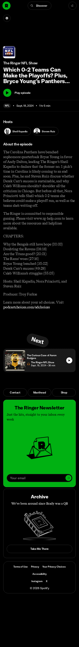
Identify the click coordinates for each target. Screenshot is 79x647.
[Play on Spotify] (7, 18)
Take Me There (39, 549)
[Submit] (68, 478)
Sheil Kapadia (20, 131)
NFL (7, 105)
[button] (39, 6)
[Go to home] (6, 6)
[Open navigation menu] (72, 6)
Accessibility (39, 573)
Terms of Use (20, 566)
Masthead (39, 392)
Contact (15, 392)
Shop (64, 392)
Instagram (37, 581)
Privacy (35, 566)
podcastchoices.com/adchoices (26, 307)
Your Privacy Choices (54, 566)
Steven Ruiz (48, 131)
